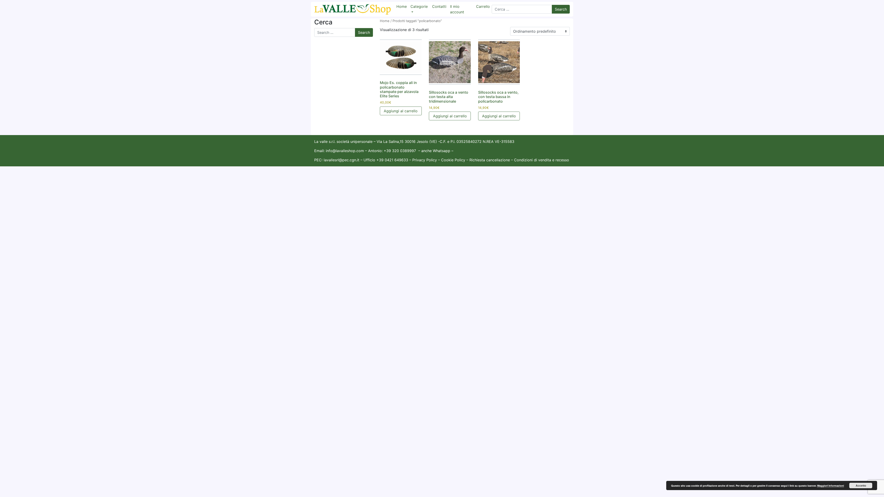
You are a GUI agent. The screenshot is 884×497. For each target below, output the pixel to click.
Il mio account (457, 9)
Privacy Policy (424, 160)
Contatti (439, 6)
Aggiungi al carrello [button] (401, 111)
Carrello (483, 6)
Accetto (861, 485)
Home (401, 6)
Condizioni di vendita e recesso (541, 160)
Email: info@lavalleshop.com (339, 150)
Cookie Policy (453, 160)
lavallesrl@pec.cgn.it (341, 160)
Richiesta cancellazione (490, 160)
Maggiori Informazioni (830, 485)
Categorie (419, 6)
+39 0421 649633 (392, 160)
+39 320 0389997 (400, 150)
